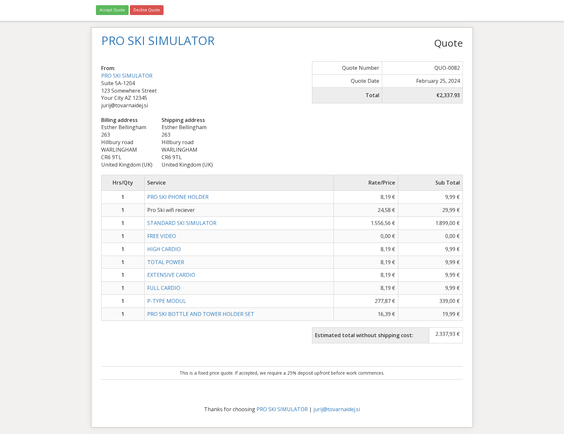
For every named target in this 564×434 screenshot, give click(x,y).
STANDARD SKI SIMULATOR (181, 223)
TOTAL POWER (165, 262)
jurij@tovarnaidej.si (336, 409)
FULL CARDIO (163, 288)
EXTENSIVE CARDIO (171, 274)
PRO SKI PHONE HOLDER (178, 197)
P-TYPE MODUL (166, 301)
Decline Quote (146, 10)
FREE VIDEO (161, 236)
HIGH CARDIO (164, 249)
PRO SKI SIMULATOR (126, 75)
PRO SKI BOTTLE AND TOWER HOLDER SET (200, 314)
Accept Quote (112, 10)
